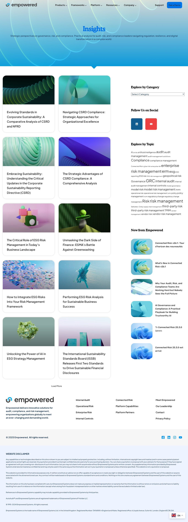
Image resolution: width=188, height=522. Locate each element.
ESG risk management (154, 176)
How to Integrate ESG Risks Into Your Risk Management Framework (26, 301)
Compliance (140, 160)
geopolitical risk (172, 175)
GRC (150, 180)
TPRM (168, 210)
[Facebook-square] (163, 437)
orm (169, 193)
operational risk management (155, 193)
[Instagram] (174, 437)
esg (172, 171)
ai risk (135, 152)
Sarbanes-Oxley (137, 207)
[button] (56, 386)
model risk (137, 189)
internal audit (165, 181)
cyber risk (146, 166)
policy (174, 193)
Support (159, 5)
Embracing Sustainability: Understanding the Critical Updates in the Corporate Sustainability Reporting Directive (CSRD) (25, 183)
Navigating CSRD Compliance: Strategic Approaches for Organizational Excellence (84, 116)
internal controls (157, 185)
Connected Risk (137, 166)
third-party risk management (147, 210)
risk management (166, 200)
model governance (173, 186)
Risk (145, 201)
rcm (145, 196)
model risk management (159, 189)
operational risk (137, 193)
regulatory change (156, 196)
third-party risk (172, 206)
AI (132, 152)
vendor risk (146, 214)
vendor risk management (166, 213)
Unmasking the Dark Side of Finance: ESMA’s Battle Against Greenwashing (82, 244)
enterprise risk (156, 166)
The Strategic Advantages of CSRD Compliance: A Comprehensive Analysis (83, 178)
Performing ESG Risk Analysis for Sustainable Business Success (83, 301)
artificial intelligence (147, 152)
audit (160, 152)
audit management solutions (159, 156)
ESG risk (142, 176)
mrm (178, 189)
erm (165, 171)
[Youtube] (151, 124)
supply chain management (153, 207)
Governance (138, 181)
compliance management (163, 160)
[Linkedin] (137, 124)
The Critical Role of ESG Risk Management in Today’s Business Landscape (26, 244)
